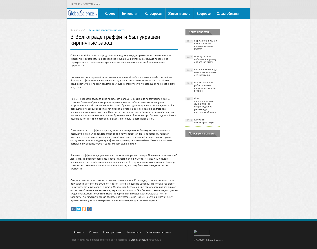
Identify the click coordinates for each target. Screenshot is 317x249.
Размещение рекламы (158, 232)
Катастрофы (153, 14)
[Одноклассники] (84, 209)
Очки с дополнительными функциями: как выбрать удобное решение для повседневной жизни (201, 105)
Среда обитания (228, 14)
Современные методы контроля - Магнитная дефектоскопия (202, 72)
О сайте (93, 232)
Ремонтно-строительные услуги (107, 30)
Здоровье (204, 14)
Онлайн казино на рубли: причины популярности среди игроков (201, 87)
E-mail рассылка (112, 232)
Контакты (79, 232)
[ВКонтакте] (73, 209)
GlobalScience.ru (139, 240)
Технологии (130, 14)
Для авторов (133, 232)
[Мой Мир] (89, 209)
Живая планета (179, 14)
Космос (110, 14)
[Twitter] (78, 209)
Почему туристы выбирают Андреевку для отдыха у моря (201, 59)
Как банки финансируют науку (201, 121)
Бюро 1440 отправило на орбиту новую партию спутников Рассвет (202, 45)
